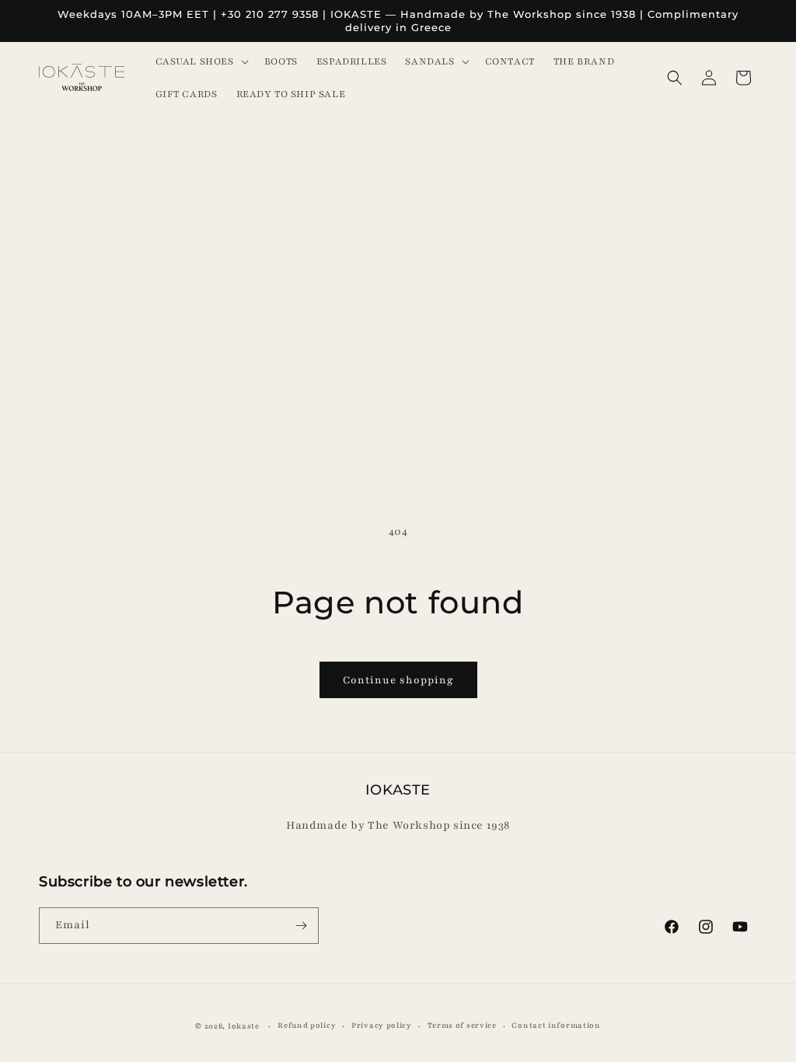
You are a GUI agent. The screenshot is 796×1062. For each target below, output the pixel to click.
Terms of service (462, 1025)
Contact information (555, 1025)
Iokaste (244, 1026)
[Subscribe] (301, 925)
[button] (200, 61)
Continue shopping (398, 680)
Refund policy (307, 1025)
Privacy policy (381, 1025)
